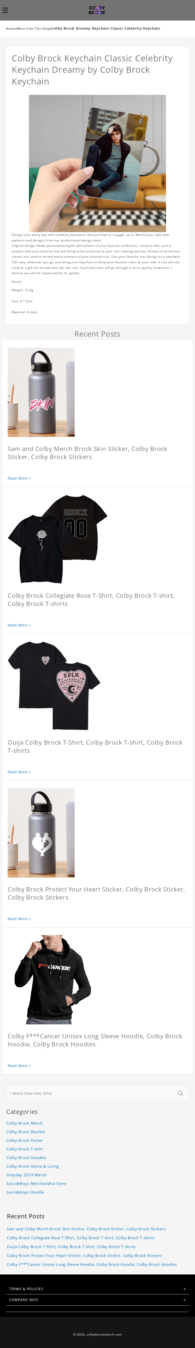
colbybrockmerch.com (104, 1334)
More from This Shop (33, 28)
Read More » (19, 478)
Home (10, 28)
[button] (8, 10)
